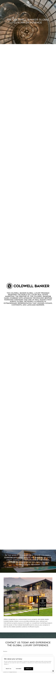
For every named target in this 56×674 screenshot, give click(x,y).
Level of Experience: (10, 672)
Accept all (28, 668)
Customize (18, 668)
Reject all (8, 668)
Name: (5, 651)
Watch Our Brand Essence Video (28, 310)
